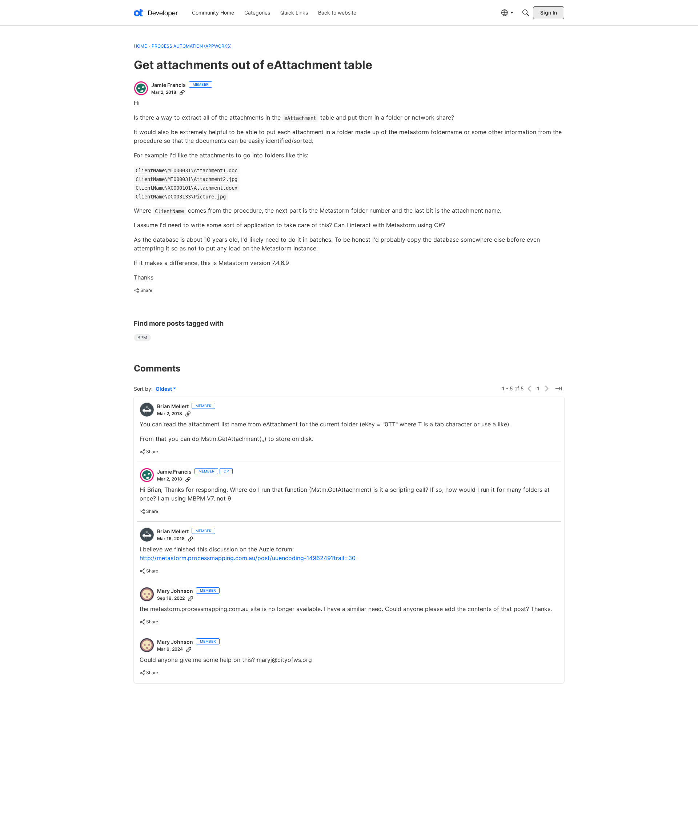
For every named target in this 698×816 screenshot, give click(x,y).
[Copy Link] (182, 92)
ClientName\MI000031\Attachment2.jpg (186, 179)
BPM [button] (142, 337)
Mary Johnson (175, 591)
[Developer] (156, 12)
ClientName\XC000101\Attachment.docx (186, 188)
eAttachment (300, 118)
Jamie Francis (168, 85)
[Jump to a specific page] (558, 388)
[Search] (525, 12)
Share (143, 291)
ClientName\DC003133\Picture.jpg (181, 197)
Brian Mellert (173, 406)
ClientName (169, 211)
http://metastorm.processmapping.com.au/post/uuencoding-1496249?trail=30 (248, 558)
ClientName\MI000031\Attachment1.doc (186, 170)
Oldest (164, 389)
